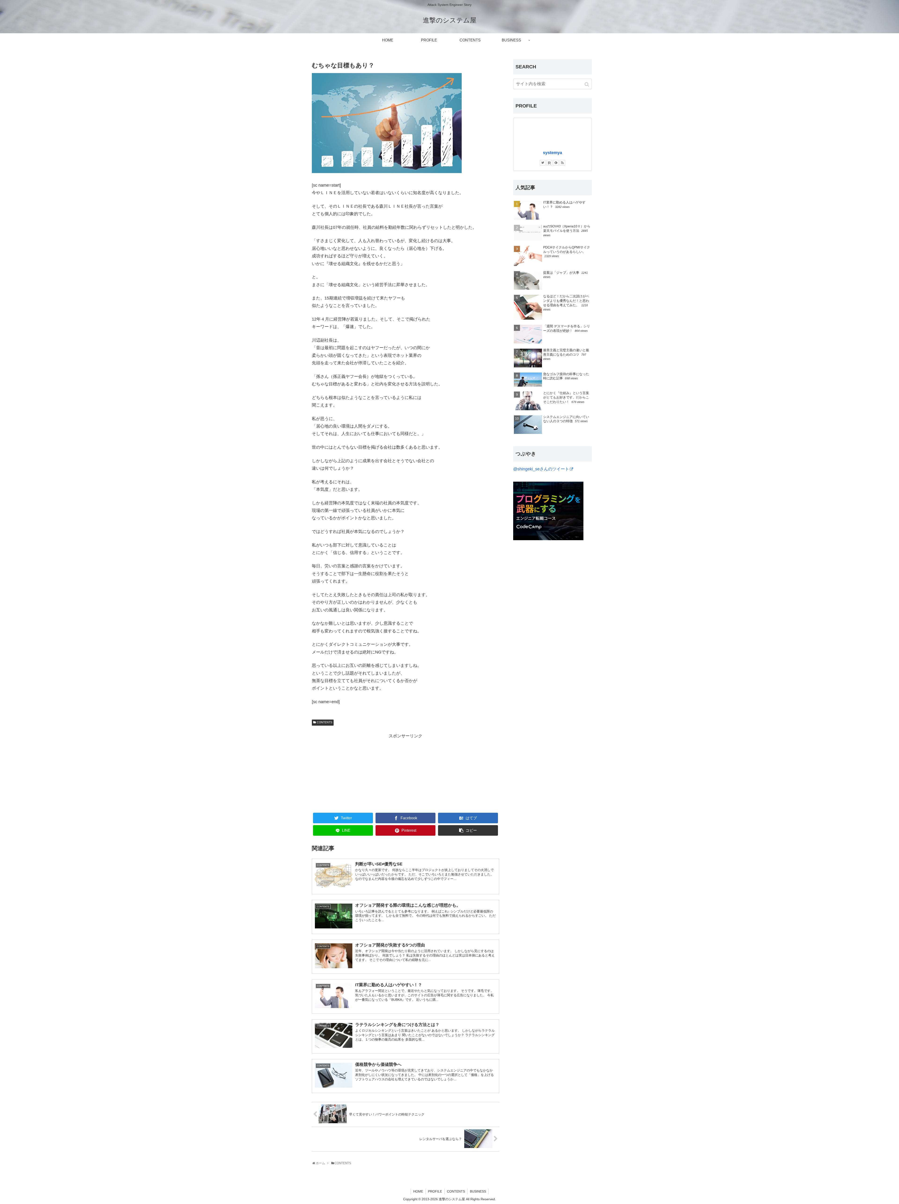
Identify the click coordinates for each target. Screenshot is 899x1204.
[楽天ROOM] (549, 163)
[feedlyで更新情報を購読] (556, 163)
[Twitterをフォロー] (542, 163)
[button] (587, 84)
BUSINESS (478, 1191)
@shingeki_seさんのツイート (541, 469)
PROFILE (435, 1191)
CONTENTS (324, 722)
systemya (552, 152)
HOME (418, 1191)
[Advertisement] (405, 772)
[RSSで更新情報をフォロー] (562, 163)
